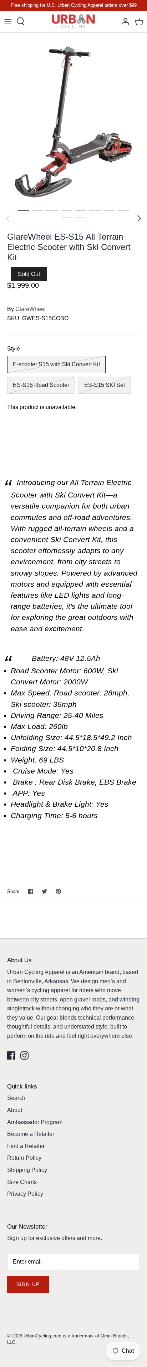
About (14, 1110)
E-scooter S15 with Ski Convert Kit (56, 364)
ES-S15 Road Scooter (41, 385)
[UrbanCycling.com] (73, 21)
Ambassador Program (34, 1122)
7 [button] (109, 210)
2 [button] (38, 210)
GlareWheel (30, 309)
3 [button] (52, 210)
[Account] (123, 21)
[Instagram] (24, 1055)
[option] (73, 118)
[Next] (139, 218)
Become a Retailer (30, 1134)
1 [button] (23, 210)
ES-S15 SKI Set (104, 385)
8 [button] (123, 210)
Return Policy (24, 1158)
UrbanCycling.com (42, 1335)
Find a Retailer (26, 1146)
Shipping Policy (27, 1170)
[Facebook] (11, 1055)
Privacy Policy (25, 1194)
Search (16, 1098)
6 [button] (95, 210)
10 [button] (81, 217)
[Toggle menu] (8, 21)
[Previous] (8, 218)
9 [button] (66, 217)
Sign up (28, 1284)
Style (13, 349)
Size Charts (22, 1182)
